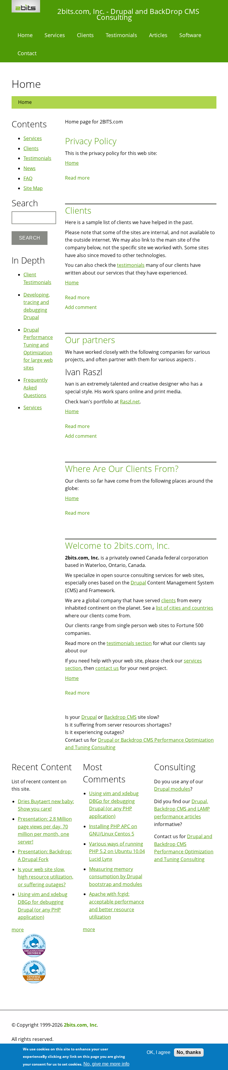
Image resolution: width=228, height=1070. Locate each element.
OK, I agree (158, 1052)
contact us (107, 668)
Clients (85, 35)
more (18, 929)
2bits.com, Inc (80, 1025)
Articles (158, 35)
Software (190, 35)
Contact (27, 53)
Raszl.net (130, 401)
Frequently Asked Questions (35, 387)
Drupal (138, 582)
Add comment (81, 307)
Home (25, 35)
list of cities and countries (184, 608)
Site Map (33, 188)
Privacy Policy (90, 141)
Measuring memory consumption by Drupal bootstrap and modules (115, 876)
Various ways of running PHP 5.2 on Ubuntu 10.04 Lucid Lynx (117, 851)
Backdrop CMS (120, 717)
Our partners (90, 339)
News (29, 168)
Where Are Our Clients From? (121, 468)
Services (55, 35)
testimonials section (129, 643)
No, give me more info (106, 1063)
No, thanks (189, 1052)
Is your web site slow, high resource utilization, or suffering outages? (45, 877)
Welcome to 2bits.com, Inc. (117, 545)
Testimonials (121, 35)
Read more (77, 178)
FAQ (27, 178)
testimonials (131, 265)
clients (168, 600)
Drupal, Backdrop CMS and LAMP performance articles (182, 809)
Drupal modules (172, 789)
